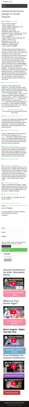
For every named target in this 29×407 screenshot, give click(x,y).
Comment (5, 215)
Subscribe (7, 254)
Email (4, 232)
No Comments (14, 21)
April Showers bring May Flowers (11, 203)
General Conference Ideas (13, 375)
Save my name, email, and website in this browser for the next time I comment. (13, 243)
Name (4, 228)
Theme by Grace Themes (14, 405)
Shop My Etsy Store (11, 392)
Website (4, 236)
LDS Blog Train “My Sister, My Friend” (16, 205)
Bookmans (5, 93)
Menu (4, 6)
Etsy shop (16, 98)
